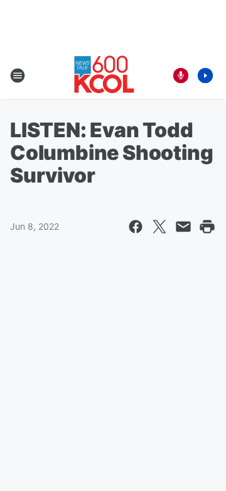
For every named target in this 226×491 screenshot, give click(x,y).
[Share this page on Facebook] (135, 226)
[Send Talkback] (180, 75)
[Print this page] (207, 226)
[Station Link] (104, 75)
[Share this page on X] (159, 226)
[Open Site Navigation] (17, 75)
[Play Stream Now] (205, 75)
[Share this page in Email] (183, 226)
